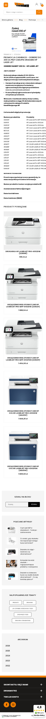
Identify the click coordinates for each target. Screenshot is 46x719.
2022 (8, 666)
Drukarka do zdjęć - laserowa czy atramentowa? (27, 552)
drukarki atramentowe (22, 621)
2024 (8, 656)
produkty (16, 603)
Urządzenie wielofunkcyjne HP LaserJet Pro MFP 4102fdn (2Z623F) (23, 359)
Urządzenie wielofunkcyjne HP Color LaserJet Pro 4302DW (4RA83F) (23, 413)
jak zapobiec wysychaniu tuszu (22, 609)
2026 (8, 646)
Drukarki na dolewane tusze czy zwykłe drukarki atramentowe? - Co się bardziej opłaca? (29, 576)
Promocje (7, 54)
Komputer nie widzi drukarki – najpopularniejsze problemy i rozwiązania (29, 563)
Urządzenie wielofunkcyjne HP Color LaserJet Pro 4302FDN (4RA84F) (23, 468)
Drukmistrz (10, 691)
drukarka (29, 603)
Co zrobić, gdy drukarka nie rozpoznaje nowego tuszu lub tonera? (29, 541)
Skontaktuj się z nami (16, 685)
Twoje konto (11, 697)
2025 (8, 651)
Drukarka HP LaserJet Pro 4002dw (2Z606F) (23, 252)
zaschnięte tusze (22, 615)
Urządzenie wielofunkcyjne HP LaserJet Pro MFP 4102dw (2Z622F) (23, 305)
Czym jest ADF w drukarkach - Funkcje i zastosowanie (28, 530)
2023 (8, 661)
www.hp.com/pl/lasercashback (18, 90)
